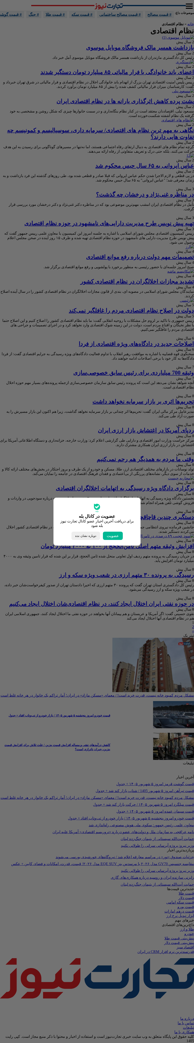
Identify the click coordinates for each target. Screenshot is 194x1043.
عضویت (113, 536)
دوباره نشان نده (85, 536)
